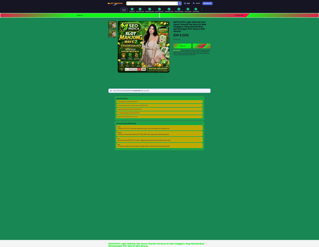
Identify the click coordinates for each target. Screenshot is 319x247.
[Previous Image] (119, 47)
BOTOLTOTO (177, 50)
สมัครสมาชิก (239, 15)
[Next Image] (168, 47)
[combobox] (152, 3)
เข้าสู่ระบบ (80, 15)
